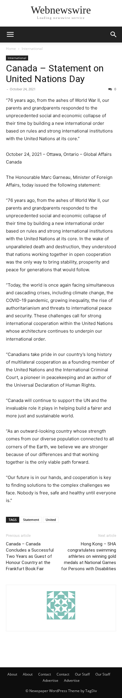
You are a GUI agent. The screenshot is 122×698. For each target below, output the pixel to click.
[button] (10, 34)
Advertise (50, 680)
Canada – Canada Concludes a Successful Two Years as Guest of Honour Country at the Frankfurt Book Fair (30, 556)
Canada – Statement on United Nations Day (55, 73)
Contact (44, 674)
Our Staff (82, 674)
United (51, 519)
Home (11, 48)
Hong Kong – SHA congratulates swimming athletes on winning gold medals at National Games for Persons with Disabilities (88, 556)
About (12, 674)
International (32, 48)
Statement (31, 519)
